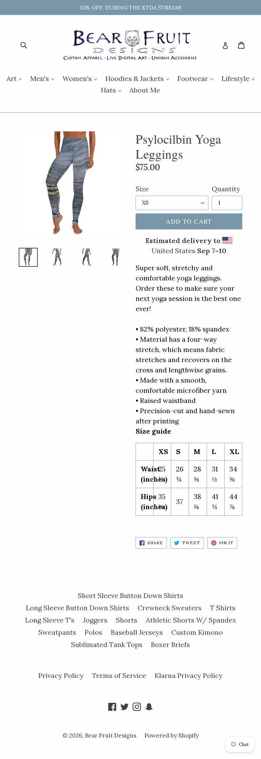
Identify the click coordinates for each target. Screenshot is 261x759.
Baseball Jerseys (137, 632)
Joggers (95, 620)
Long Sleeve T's (49, 620)
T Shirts (223, 607)
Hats (112, 89)
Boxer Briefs (170, 644)
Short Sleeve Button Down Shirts (130, 595)
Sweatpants (57, 632)
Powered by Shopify (171, 735)
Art (15, 78)
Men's (43, 78)
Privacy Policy (61, 675)
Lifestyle (240, 78)
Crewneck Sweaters (170, 607)
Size (142, 188)
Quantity (226, 188)
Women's (81, 78)
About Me (144, 90)
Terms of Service (119, 675)
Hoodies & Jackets (138, 78)
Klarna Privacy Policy (189, 675)
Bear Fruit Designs (111, 735)
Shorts (126, 620)
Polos (93, 632)
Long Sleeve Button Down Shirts (77, 607)
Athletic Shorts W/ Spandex (191, 620)
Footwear (196, 78)
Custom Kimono (197, 632)
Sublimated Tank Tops (106, 644)
